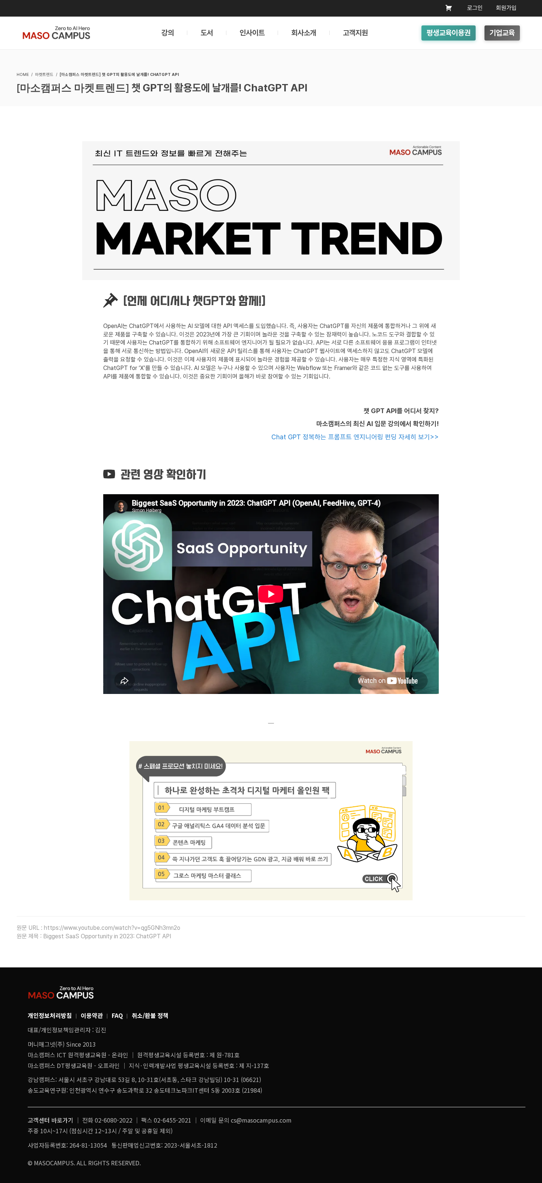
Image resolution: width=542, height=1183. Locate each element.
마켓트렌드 (44, 74)
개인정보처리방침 (50, 1015)
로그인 (475, 7)
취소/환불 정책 (150, 1015)
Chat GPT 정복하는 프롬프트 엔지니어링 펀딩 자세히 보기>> (355, 437)
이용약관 (92, 1015)
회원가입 (506, 7)
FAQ (117, 1015)
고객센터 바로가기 (50, 1120)
